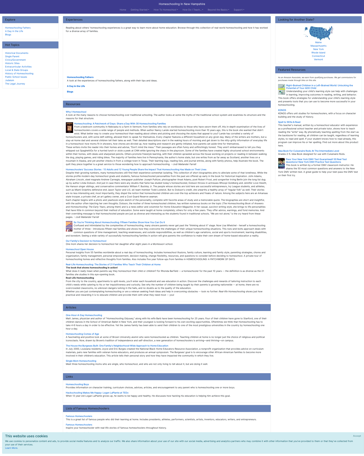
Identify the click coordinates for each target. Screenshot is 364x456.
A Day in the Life (76, 86)
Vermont (318, 59)
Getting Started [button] (139, 9)
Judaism (9, 80)
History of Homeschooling (19, 73)
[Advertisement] (151, 54)
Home (123, 9)
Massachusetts (318, 45)
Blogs (70, 91)
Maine (318, 42)
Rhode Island (318, 52)
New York (318, 49)
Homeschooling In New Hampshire (182, 4)
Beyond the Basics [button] (218, 9)
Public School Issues (16, 76)
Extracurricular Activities (18, 66)
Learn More (11, 447)
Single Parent (12, 56)
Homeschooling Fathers (80, 77)
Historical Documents (16, 53)
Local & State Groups (16, 70)
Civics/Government (15, 59)
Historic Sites (12, 63)
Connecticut (318, 56)
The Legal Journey (15, 83)
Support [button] (238, 9)
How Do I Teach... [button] (192, 9)
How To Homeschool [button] (165, 9)
